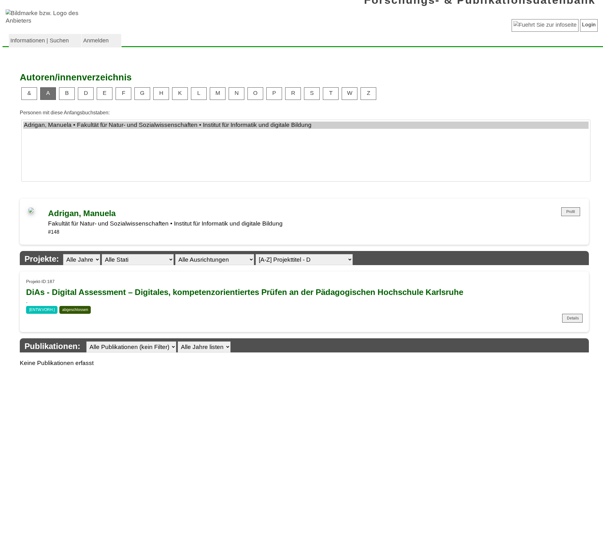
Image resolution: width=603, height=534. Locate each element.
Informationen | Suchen (39, 40)
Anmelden (96, 40)
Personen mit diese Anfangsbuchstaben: (65, 112)
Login (589, 24)
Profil (570, 212)
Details (573, 318)
